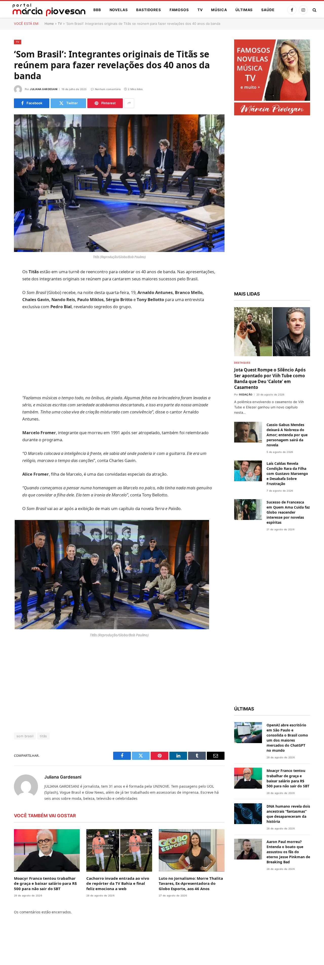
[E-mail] (8, 336)
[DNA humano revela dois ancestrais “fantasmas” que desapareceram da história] (248, 813)
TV (200, 10)
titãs (43, 736)
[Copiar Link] (8, 349)
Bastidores (148, 10)
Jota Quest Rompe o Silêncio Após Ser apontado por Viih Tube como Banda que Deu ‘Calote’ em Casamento (270, 378)
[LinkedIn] (8, 311)
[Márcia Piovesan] (46, 10)
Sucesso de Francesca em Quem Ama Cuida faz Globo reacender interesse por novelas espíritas (288, 512)
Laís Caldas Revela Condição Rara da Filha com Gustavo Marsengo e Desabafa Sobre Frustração (287, 473)
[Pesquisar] (314, 10)
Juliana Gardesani (43, 89)
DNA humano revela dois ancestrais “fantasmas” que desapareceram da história (288, 814)
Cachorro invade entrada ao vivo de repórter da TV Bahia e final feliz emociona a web (117, 883)
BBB (97, 10)
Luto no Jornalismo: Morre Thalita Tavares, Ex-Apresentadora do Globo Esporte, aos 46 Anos (191, 883)
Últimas (244, 10)
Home (49, 24)
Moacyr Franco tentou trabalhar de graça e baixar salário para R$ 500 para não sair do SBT (45, 883)
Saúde (267, 10)
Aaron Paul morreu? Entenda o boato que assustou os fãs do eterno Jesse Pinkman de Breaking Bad (288, 851)
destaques (242, 362)
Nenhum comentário (108, 89)
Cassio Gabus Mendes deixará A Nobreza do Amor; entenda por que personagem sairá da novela (287, 434)
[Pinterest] (8, 324)
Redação (245, 394)
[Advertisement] (119, 352)
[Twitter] (8, 298)
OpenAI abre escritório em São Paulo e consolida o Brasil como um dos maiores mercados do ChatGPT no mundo (287, 738)
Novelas (119, 10)
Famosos (179, 10)
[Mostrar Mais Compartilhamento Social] (129, 103)
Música (219, 10)
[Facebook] (8, 285)
